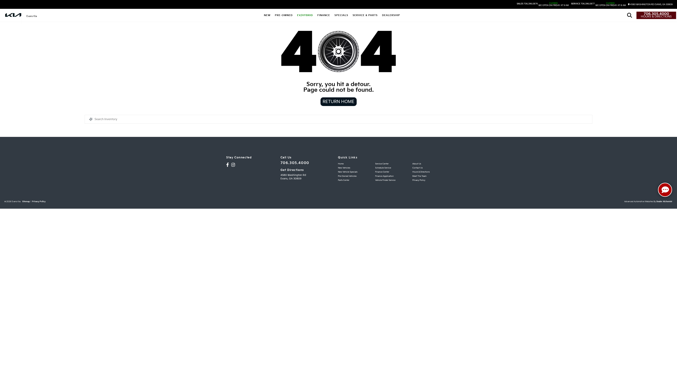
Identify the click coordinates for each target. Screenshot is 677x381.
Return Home (338, 101)
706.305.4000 (656, 14)
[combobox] (338, 119)
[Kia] (13, 15)
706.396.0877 (583, 4)
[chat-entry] (665, 190)
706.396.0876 (527, 4)
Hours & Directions (656, 16)
